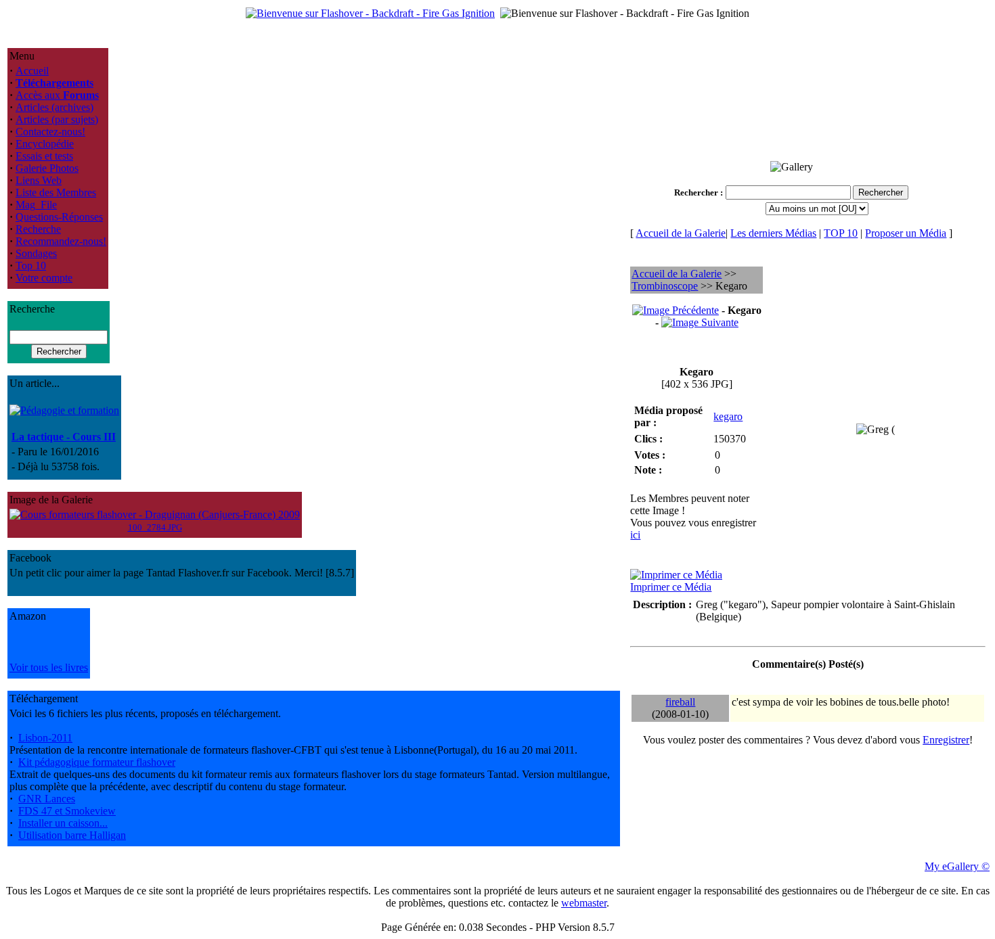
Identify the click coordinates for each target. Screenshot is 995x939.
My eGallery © (957, 866)
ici (635, 535)
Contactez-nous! (50, 131)
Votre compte (44, 277)
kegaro (728, 416)
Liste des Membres (56, 192)
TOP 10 (841, 233)
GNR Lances (46, 798)
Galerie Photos (47, 168)
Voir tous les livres (48, 667)
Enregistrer (946, 740)
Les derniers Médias (773, 233)
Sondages (36, 253)
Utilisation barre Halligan (72, 835)
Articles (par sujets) (57, 119)
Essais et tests (44, 156)
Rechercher (696, 192)
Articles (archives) (54, 107)
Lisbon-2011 (45, 737)
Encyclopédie (45, 144)
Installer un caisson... (63, 823)
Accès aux (57, 95)
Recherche (38, 229)
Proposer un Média (905, 233)
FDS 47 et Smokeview (67, 811)
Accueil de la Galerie (681, 233)
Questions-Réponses (59, 217)
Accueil (32, 70)
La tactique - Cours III (64, 436)
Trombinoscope (665, 286)
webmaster (583, 903)
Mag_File (36, 204)
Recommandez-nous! (61, 241)
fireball (680, 702)
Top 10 (31, 265)
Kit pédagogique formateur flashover (96, 762)
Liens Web (39, 180)
